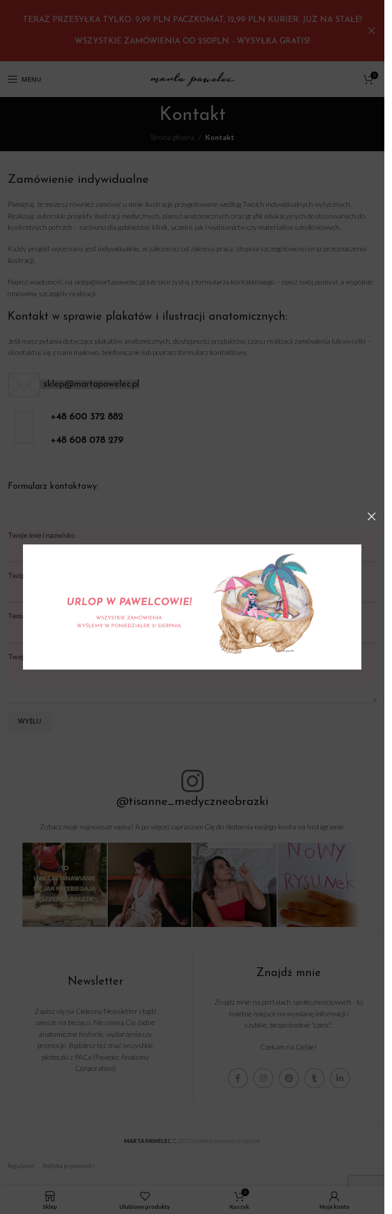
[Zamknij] (371, 516)
